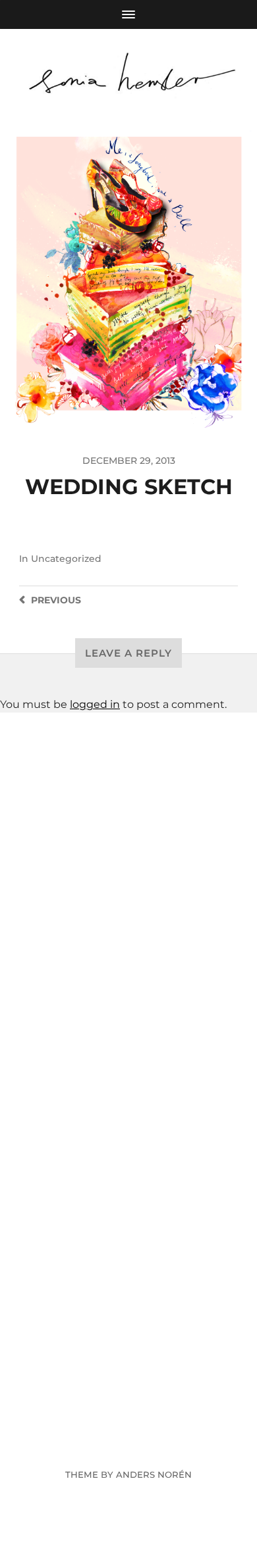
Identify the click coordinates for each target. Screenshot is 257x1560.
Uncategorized (66, 559)
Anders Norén (154, 1474)
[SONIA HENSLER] (129, 74)
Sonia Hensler (153, 1443)
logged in (95, 704)
